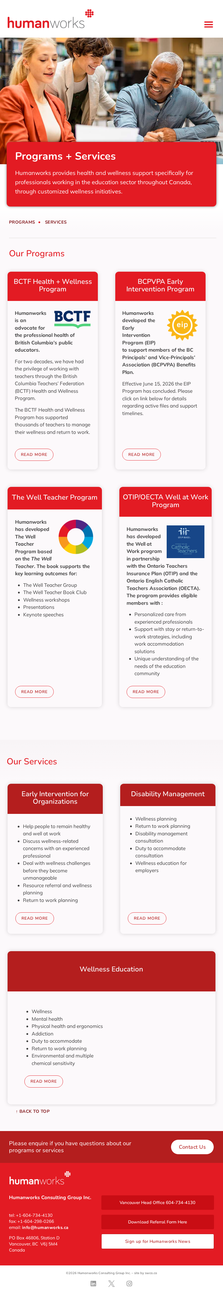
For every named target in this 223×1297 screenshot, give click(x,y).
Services (56, 222)
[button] (209, 24)
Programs (22, 222)
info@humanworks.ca (45, 1227)
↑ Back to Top (33, 1111)
